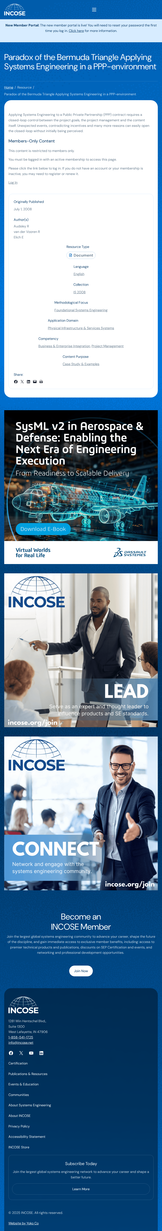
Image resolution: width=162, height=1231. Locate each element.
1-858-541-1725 (20, 1037)
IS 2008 (79, 292)
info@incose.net (20, 1042)
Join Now (81, 971)
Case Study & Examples (81, 364)
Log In (13, 182)
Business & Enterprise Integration (64, 346)
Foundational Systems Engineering (81, 310)
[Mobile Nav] (94, 9)
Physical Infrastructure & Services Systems (81, 328)
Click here (76, 31)
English (79, 274)
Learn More (81, 1189)
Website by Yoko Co (23, 1223)
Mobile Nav (94, 9)
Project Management (108, 346)
